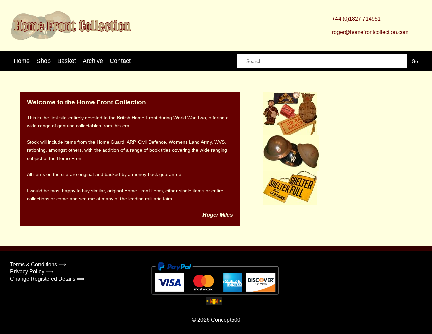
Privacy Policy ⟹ (31, 272)
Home (22, 60)
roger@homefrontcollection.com (370, 32)
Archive (93, 60)
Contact (120, 60)
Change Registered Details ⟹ (47, 279)
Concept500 (225, 320)
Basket (66, 60)
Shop (43, 60)
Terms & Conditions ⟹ (38, 264)
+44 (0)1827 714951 (356, 19)
